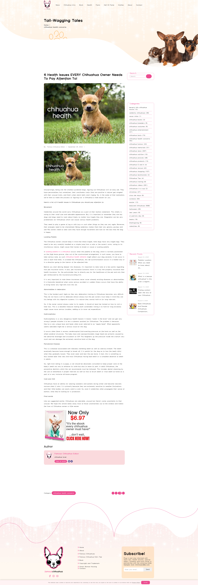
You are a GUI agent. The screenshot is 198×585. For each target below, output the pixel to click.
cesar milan (133, 116)
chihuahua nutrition (136, 154)
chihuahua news (135, 151)
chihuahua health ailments (76, 257)
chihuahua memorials (137, 147)
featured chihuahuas (137, 205)
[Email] (69, 461)
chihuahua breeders (137, 123)
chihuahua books (135, 119)
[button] (101, 5)
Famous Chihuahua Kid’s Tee (91, 557)
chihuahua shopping (137, 171)
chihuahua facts (135, 135)
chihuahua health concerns (139, 138)
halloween (133, 209)
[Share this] (116, 493)
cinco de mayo (135, 195)
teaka (131, 219)
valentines (133, 226)
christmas (133, 192)
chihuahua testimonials (138, 175)
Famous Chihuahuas (87, 554)
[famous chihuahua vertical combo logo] (47, 5)
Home (82, 547)
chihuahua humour (136, 144)
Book (81, 560)
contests (132, 199)
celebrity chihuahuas (137, 113)
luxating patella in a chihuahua (58, 251)
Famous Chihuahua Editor (56, 147)
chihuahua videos (136, 185)
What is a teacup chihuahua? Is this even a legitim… (145, 279)
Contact (83, 568)
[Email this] (113, 493)
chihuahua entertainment (138, 130)
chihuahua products (136, 161)
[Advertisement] (84, 478)
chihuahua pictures (136, 158)
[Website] (71, 461)
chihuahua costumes (137, 126)
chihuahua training (136, 181)
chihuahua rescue (136, 168)
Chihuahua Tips (135, 178)
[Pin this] (123, 493)
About (82, 550)
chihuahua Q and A (136, 164)
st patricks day (135, 216)
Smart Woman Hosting (88, 566)
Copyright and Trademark (89, 563)
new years (133, 212)
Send (148, 569)
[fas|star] (49, 576)
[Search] (149, 76)
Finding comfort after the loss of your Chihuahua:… (144, 292)
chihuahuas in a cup (137, 188)
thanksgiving (134, 223)
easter (131, 202)
